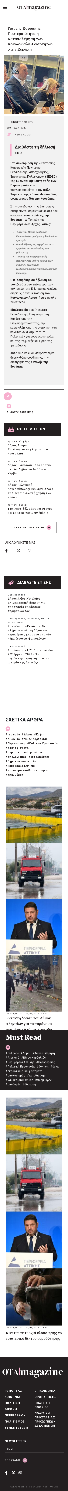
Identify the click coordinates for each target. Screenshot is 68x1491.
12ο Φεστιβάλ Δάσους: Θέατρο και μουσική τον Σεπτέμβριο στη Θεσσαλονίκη (30, 513)
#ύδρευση (29, 1084)
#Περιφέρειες (15, 743)
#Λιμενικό (13, 738)
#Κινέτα (37, 1053)
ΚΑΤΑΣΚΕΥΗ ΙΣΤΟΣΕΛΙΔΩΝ (26, 1487)
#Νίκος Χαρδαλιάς (35, 738)
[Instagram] (32, 550)
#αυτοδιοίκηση (39, 756)
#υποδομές (13, 1084)
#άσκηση (12, 747)
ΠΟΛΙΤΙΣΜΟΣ (15, 1421)
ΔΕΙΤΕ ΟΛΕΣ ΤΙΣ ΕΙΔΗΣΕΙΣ (29, 527)
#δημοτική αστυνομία (21, 761)
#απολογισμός (16, 756)
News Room (23, 134)
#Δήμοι (27, 734)
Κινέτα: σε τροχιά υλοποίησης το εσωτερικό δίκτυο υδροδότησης (34, 1336)
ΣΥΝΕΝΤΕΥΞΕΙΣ (17, 1427)
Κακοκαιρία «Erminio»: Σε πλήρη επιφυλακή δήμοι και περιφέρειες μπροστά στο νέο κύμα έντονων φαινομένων (29, 632)
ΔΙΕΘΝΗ (11, 1409)
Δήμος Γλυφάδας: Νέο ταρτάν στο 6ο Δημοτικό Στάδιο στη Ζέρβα (29, 469)
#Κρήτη (39, 734)
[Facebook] (9, 550)
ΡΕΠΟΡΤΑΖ (33, 619)
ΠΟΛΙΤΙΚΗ (12, 1403)
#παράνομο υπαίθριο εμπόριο (27, 770)
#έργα (24, 747)
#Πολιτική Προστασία (42, 743)
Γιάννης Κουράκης (21, 411)
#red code (13, 734)
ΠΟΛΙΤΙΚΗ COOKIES (42, 1405)
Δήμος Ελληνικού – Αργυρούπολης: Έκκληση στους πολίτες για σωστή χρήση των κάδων (30, 491)
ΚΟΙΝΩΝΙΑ (13, 1397)
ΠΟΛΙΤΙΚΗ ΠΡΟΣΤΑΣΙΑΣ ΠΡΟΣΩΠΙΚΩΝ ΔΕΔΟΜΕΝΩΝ (45, 1419)
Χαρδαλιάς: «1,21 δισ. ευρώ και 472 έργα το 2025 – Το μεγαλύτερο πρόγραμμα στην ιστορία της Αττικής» (30, 656)
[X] (21, 550)
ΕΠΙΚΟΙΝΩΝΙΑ (45, 1390)
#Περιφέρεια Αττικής (20, 1062)
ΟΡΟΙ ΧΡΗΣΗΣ (45, 1397)
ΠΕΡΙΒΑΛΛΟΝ (15, 1415)
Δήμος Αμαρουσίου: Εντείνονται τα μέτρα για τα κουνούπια (28, 449)
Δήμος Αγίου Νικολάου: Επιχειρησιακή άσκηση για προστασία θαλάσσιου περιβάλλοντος (27, 605)
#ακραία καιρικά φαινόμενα (25, 752)
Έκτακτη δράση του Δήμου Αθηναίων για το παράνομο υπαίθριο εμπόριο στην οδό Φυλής (29, 1024)
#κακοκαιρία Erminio (20, 765)
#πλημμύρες (14, 774)
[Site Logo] (34, 7)
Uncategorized (22, 122)
